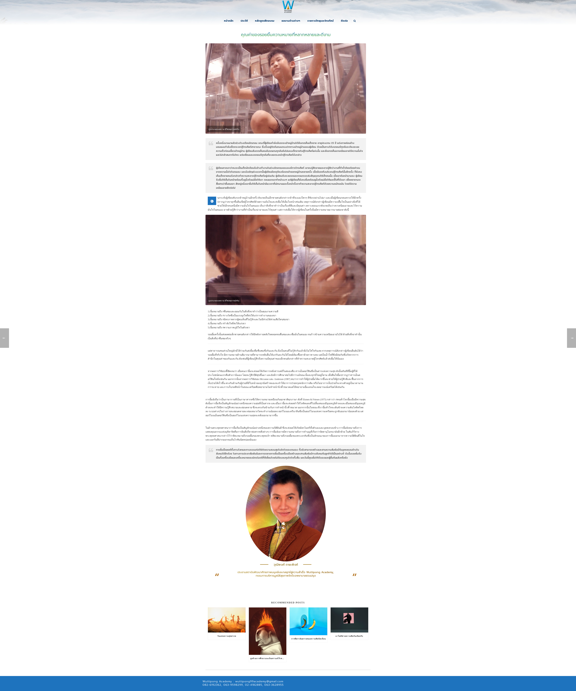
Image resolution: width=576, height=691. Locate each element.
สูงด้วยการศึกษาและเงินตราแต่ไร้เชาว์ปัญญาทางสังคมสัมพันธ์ (268, 658)
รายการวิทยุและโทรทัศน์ (320, 21)
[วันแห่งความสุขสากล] (227, 620)
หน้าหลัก (228, 21)
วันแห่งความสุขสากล (226, 636)
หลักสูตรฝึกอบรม (264, 21)
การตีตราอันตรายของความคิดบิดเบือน (308, 639)
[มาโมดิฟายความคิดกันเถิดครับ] (349, 620)
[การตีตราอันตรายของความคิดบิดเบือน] (308, 621)
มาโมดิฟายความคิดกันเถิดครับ (349, 636)
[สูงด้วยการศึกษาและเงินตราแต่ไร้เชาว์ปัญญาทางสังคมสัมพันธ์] (267, 631)
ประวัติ (244, 21)
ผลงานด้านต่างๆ (291, 21)
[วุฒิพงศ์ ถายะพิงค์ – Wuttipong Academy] (288, 7)
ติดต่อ (344, 21)
